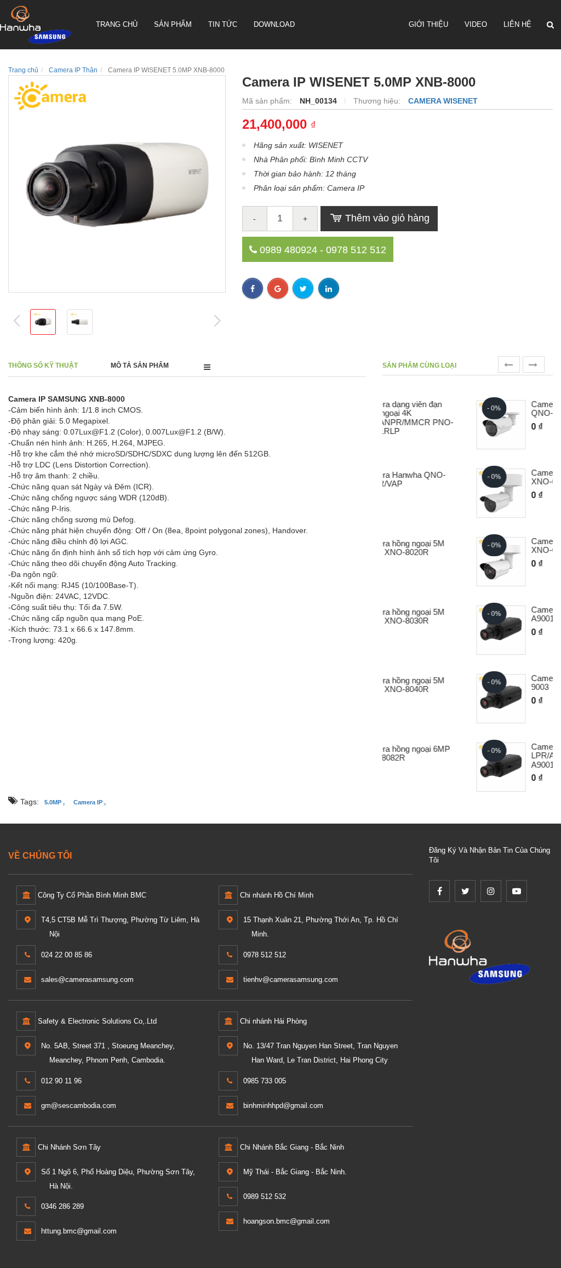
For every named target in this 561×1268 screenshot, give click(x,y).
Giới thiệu (428, 24)
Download (274, 24)
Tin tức (222, 24)
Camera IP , (89, 802)
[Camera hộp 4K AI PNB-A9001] (418, 630)
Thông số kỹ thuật (43, 365)
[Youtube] (516, 891)
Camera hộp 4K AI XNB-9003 (492, 683)
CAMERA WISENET (443, 100)
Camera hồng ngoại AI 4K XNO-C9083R (494, 546)
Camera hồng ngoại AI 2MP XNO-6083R (497, 478)
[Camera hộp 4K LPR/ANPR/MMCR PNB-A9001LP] (418, 767)
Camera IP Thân (73, 70)
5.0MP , (54, 802)
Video (476, 24)
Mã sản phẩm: (268, 100)
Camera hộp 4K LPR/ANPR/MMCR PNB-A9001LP (494, 755)
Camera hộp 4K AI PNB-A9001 (492, 615)
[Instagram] (490, 891)
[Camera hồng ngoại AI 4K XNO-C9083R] (418, 561)
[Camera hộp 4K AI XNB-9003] (418, 698)
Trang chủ (117, 24)
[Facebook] (439, 891)
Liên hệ (517, 24)
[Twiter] (465, 891)
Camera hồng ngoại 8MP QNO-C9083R (492, 409)
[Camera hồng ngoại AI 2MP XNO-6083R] (418, 493)
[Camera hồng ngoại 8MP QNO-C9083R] (418, 424)
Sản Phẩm (173, 24)
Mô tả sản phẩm (140, 365)
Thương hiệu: (378, 100)
